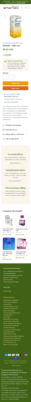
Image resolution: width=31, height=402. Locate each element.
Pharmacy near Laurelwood (12, 338)
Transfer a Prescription (10, 308)
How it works (14, 163)
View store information (11, 102)
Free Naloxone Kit (9, 332)
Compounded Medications (11, 313)
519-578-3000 (21, 3)
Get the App (7, 291)
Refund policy (13, 363)
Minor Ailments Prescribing (12, 323)
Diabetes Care (7, 315)
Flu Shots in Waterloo (10, 302)
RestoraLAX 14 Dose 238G (22, 229)
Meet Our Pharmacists (10, 344)
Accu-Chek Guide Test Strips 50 (8, 229)
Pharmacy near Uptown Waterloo (13, 336)
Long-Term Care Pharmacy (11, 329)
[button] (28, 7)
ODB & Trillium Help (9, 334)
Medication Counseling (10, 319)
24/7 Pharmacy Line (9, 342)
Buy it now (15, 88)
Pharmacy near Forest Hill (11, 340)
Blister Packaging (9, 310)
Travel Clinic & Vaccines (11, 321)
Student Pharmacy (9, 327)
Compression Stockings (11, 325)
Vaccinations (7, 304)
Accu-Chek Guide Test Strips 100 (21, 252)
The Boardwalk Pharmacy (14, 361)
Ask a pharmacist (15, 181)
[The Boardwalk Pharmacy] (11, 7)
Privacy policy (22, 363)
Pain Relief (6, 317)
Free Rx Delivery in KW (10, 306)
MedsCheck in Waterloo (11, 300)
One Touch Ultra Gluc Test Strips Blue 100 (7, 253)
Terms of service (16, 365)
